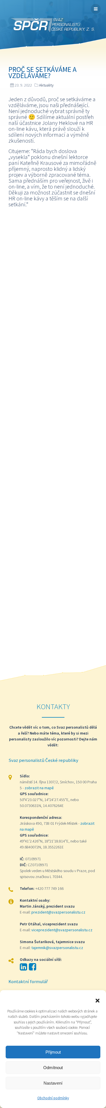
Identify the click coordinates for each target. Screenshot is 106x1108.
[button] (97, 1000)
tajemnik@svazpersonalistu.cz (57, 947)
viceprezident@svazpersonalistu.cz (61, 929)
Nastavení (53, 1083)
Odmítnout (53, 1067)
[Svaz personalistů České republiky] (53, 25)
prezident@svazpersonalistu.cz (58, 912)
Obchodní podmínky (53, 1098)
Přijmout (53, 1052)
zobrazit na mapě (39, 787)
